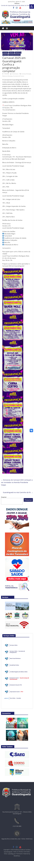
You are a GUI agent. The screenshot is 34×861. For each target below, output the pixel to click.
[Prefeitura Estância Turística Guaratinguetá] (3, 28)
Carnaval (5, 52)
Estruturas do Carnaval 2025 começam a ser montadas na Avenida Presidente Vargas (17, 482)
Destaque (28, 74)
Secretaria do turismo (14, 55)
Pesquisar (4, 497)
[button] (31, 6)
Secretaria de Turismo (18, 76)
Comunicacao (15, 74)
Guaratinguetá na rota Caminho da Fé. (18, 492)
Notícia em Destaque (7, 76)
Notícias (12, 52)
